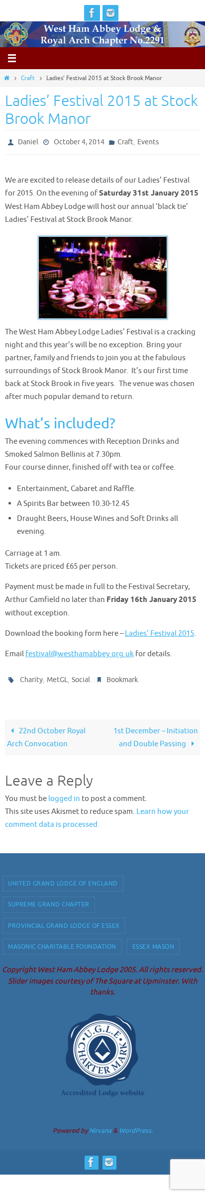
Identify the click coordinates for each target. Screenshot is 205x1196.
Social (81, 676)
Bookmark (122, 676)
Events (148, 141)
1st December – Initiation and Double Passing (155, 732)
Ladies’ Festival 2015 (159, 631)
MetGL (57, 676)
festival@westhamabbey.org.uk (79, 652)
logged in (64, 794)
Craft (28, 78)
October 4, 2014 (79, 141)
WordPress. (136, 1126)
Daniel (28, 141)
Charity (31, 676)
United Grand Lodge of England (63, 879)
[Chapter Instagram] (110, 13)
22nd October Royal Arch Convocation (46, 732)
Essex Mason (153, 942)
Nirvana (100, 1126)
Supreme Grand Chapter (49, 900)
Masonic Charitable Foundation (62, 942)
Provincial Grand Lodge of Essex (64, 921)
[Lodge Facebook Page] (92, 13)
